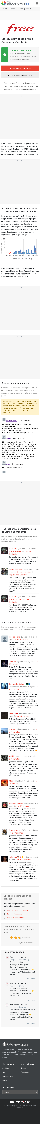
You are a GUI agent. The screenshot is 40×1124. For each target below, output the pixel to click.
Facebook (25, 1072)
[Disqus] (20, 445)
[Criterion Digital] (20, 1102)
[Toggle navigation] (37, 3)
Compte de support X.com (17, 910)
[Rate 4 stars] (24, 938)
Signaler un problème (21, 68)
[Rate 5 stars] (28, 938)
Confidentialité (7, 1076)
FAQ (4, 1072)
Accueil (4, 9)
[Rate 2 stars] (16, 938)
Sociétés (13, 9)
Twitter (23, 1068)
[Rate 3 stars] (20, 938)
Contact (5, 1080)
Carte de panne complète (21, 75)
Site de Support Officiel (16, 917)
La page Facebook (14, 914)
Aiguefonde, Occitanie (18, 575)
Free (21, 9)
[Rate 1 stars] (12, 938)
